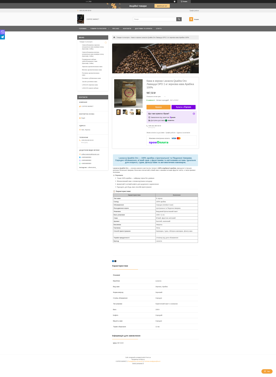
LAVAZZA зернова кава (90, 85)
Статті (159, 28)
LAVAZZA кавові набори (90, 88)
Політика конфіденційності (152, 361)
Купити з (179, 107)
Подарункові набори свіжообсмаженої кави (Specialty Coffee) (89, 61)
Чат (268, 371)
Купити (158, 107)
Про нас (115, 28)
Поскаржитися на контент (135, 361)
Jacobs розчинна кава (89, 81)
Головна (82, 28)
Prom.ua (148, 357)
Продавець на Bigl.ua (138, 359)
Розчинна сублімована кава (91, 78)
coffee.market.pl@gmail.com (90, 154)
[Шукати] (179, 19)
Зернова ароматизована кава (92, 66)
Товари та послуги (98, 28)
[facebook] (113, 261)
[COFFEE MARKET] (80, 23)
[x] (115, 261)
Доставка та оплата (143, 28)
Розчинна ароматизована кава (90, 74)
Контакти (127, 28)
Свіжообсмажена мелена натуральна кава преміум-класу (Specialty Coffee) (93, 54)
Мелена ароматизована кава (92, 70)
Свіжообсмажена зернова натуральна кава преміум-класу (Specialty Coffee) (93, 47)
